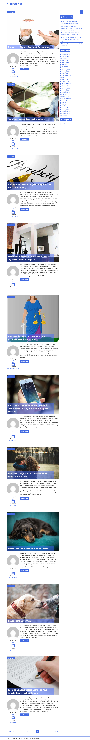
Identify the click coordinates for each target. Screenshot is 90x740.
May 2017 (64, 104)
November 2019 (66, 83)
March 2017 (65, 108)
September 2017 (66, 100)
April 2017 (65, 106)
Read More (24, 69)
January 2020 (65, 81)
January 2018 (65, 96)
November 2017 (66, 98)
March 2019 (65, 87)
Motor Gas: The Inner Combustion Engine (28, 548)
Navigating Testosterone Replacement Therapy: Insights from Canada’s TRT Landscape (71, 28)
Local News (11, 12)
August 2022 (65, 62)
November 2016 (66, 111)
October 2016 (66, 113)
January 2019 (65, 91)
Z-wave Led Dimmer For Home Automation (29, 47)
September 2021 (66, 75)
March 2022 (65, 68)
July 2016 (64, 115)
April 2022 (65, 66)
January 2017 (65, 110)
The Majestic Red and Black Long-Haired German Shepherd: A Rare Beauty (71, 39)
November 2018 (66, 92)
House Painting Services (19, 620)
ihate (13, 68)
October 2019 (66, 85)
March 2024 (65, 60)
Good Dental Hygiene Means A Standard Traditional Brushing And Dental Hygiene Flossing (28, 408)
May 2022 (64, 64)
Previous (11, 731)
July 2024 (64, 58)
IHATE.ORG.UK (15, 4)
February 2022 (66, 70)
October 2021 (66, 73)
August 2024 (65, 56)
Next (56, 731)
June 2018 (64, 94)
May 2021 (64, 77)
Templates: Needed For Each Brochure (26, 119)
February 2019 (66, 89)
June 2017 (64, 102)
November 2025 (66, 54)
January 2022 (65, 72)
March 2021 (65, 79)
